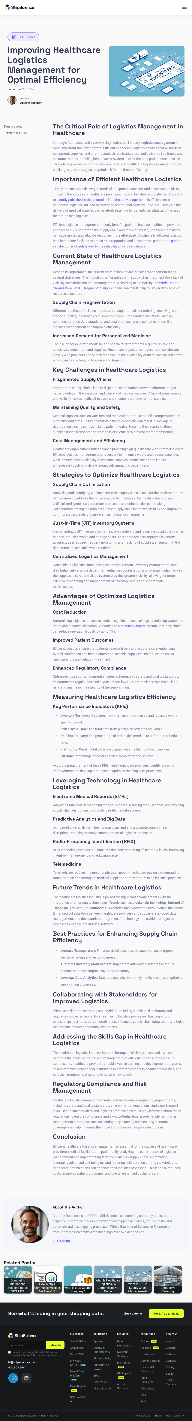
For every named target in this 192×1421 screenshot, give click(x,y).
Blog (143, 1394)
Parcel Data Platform (77, 1375)
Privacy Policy (30, 1355)
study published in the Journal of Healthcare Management (102, 200)
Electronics (100, 1381)
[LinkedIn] (26, 1378)
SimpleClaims (78, 1341)
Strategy (27, 36)
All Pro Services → (124, 1386)
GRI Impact (124, 1375)
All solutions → (102, 1388)
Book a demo (133, 1313)
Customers (147, 1354)
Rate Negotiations (125, 1343)
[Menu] (184, 7)
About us (171, 1341)
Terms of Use (142, 1415)
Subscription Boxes (101, 1366)
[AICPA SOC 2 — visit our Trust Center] (13, 1378)
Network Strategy (122, 1354)
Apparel (98, 1341)
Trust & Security (171, 1382)
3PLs (97, 1375)
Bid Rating (123, 1364)
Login (169, 1373)
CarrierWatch (78, 1354)
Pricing (170, 1367)
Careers (171, 1347)
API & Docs (147, 1388)
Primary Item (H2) (16, 133)
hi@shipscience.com (21, 1362)
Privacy (158, 1415)
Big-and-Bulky (102, 1358)
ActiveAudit (77, 1347)
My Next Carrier (77, 1362)
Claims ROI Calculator (147, 1369)
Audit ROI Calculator (147, 1379)
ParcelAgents (78, 1388)
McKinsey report (133, 626)
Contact (171, 1360)
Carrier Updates (150, 1360)
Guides (148, 1341)
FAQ (143, 1401)
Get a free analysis (166, 1313)
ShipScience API (77, 1399)
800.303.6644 (17, 1367)
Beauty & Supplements (102, 1349)
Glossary (149, 1347)
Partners (171, 1354)
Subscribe (55, 1345)
